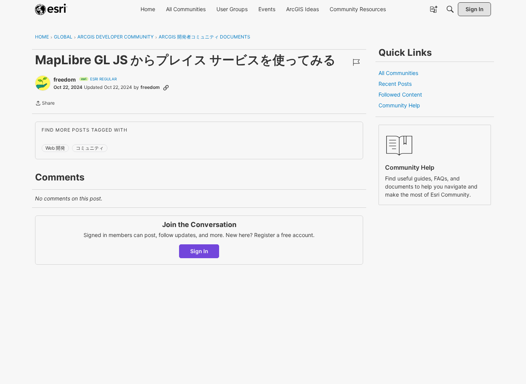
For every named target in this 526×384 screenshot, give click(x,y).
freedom (65, 79)
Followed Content (400, 94)
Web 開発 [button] (55, 148)
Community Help (399, 105)
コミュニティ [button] (90, 148)
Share (45, 104)
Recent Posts (395, 83)
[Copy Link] (166, 87)
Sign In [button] (199, 251)
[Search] (450, 9)
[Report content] (356, 62)
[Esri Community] (51, 9)
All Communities (398, 73)
